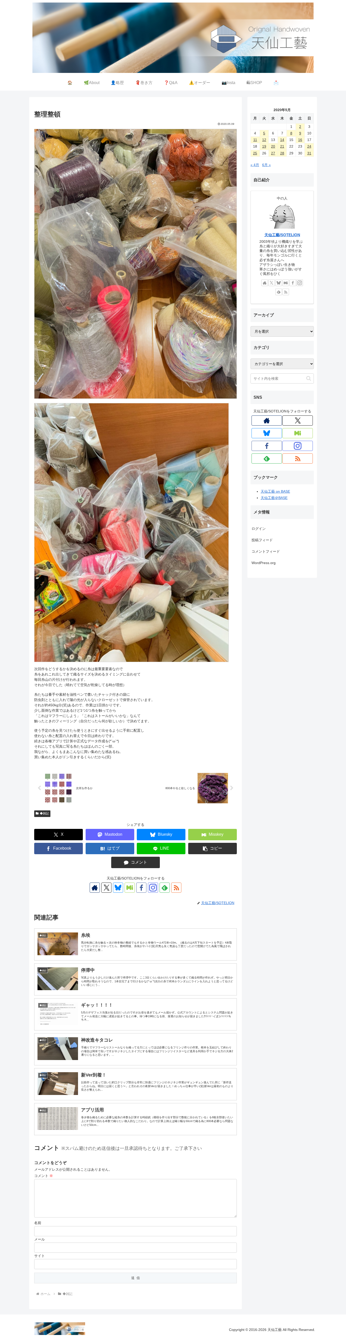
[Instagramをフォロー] (153, 888)
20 (273, 146)
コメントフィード (266, 551)
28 (282, 153)
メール (39, 1239)
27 (273, 153)
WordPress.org (264, 563)
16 (300, 140)
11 (255, 140)
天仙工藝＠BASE (274, 498)
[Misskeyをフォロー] (130, 888)
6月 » (266, 165)
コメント (43, 1176)
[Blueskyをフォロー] (118, 888)
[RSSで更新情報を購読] (176, 888)
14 (282, 140)
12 (264, 140)
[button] (212, 848)
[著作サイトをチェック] (95, 888)
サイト (39, 1256)
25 (255, 153)
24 (309, 146)
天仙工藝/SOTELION (282, 235)
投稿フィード (262, 540)
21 (282, 146)
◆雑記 (44, 813)
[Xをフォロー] (106, 888)
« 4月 (255, 165)
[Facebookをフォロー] (141, 888)
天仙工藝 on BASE (275, 491)
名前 (37, 1223)
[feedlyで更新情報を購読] (165, 888)
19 (264, 146)
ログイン (259, 529)
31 (309, 153)
